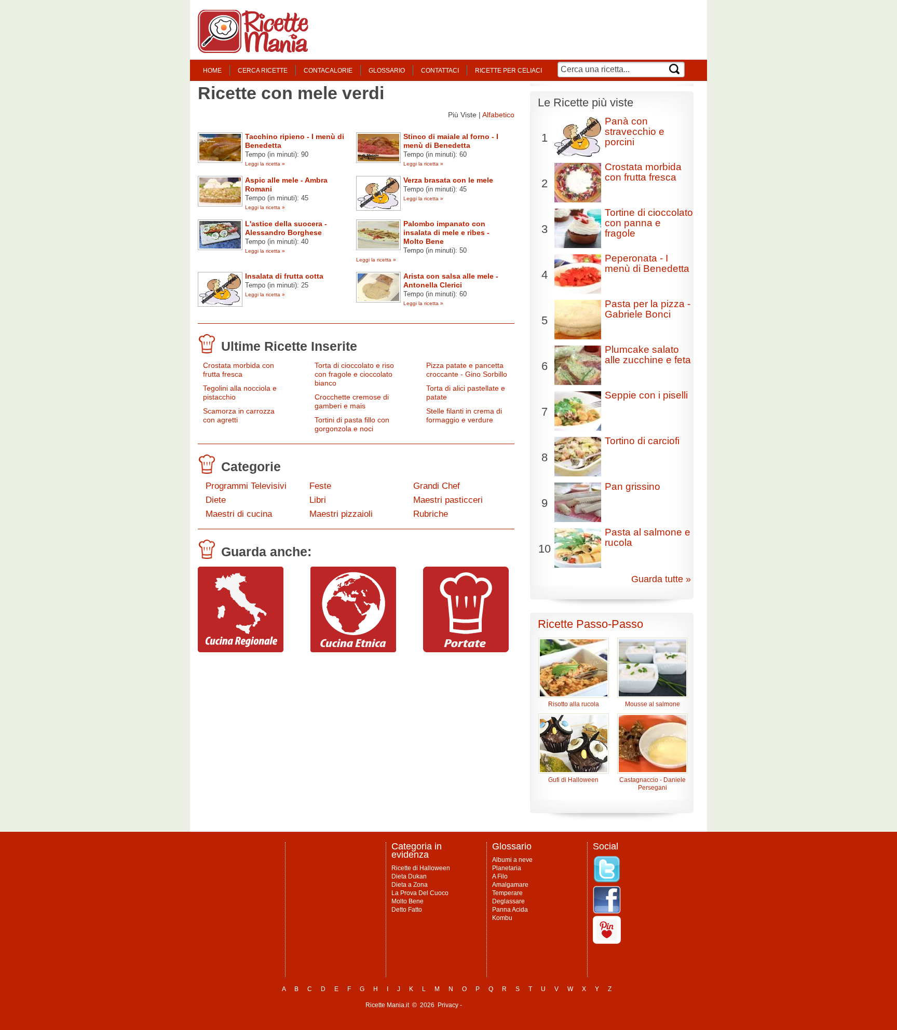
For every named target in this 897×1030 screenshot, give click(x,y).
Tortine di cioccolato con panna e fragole (649, 223)
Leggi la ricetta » (265, 164)
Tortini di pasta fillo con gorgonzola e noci (352, 424)
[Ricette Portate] (466, 650)
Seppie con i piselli (646, 395)
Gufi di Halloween (573, 780)
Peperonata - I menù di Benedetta (647, 263)
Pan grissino (632, 486)
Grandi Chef (436, 486)
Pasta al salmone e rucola (647, 537)
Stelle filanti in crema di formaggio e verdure (464, 415)
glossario (387, 70)
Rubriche (430, 514)
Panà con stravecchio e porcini (634, 131)
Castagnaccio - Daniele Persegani (652, 783)
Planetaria (506, 868)
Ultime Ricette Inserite (289, 346)
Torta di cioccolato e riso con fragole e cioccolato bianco (354, 374)
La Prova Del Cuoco (419, 893)
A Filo (500, 876)
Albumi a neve (512, 859)
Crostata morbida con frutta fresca (238, 369)
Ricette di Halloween (420, 868)
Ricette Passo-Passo (590, 623)
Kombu (502, 918)
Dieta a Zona (409, 884)
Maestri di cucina (239, 514)
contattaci (440, 70)
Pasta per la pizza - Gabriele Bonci (647, 309)
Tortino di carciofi (642, 440)
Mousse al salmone (652, 704)
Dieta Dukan (409, 876)
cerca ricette (263, 70)
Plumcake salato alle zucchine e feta (648, 354)
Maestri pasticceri (448, 500)
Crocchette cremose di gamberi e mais (352, 401)
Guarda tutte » (661, 579)
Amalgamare (510, 884)
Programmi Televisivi (246, 486)
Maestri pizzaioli (341, 514)
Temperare (507, 893)
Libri (317, 500)
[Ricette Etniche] (353, 650)
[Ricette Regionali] (240, 650)
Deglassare (508, 901)
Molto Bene (407, 901)
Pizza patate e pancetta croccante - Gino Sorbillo (466, 369)
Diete (216, 500)
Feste (320, 486)
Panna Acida (510, 909)
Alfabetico (498, 115)
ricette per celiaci (508, 70)
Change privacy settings (498, 1005)
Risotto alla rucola (573, 704)
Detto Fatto (406, 909)
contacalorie (328, 70)
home (212, 70)
